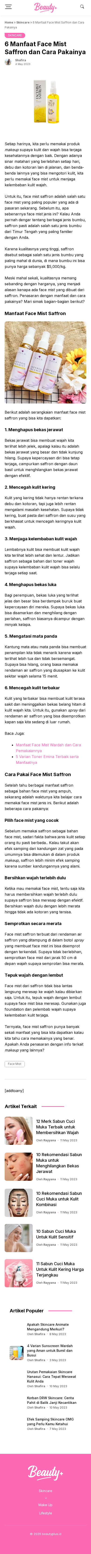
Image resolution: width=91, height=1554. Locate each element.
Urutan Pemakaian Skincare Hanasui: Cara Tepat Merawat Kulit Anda (51, 1376)
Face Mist (14, 1064)
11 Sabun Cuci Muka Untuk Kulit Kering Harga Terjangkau (60, 1269)
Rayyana (49, 1140)
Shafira (20, 60)
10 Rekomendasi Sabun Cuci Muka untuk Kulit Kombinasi (59, 1199)
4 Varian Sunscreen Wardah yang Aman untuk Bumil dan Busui (50, 1350)
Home (9, 22)
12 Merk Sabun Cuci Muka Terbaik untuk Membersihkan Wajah (57, 1127)
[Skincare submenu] (46, 1498)
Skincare (23, 22)
